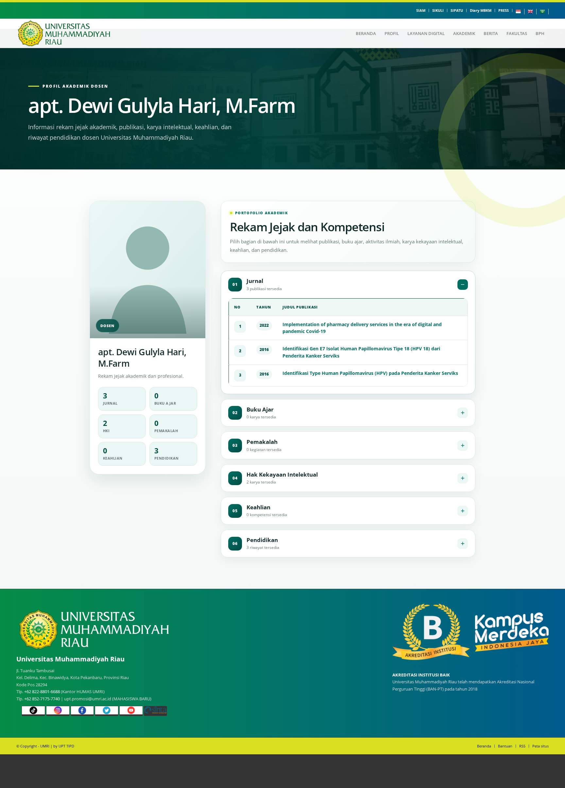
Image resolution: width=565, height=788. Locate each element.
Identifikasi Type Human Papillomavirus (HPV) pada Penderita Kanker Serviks (370, 373)
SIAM (420, 10)
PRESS (503, 10)
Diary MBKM (480, 10)
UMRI (44, 746)
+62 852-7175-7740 (42, 699)
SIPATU (457, 10)
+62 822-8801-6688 (42, 691)
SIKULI (438, 10)
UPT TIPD (66, 746)
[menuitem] (421, 10)
